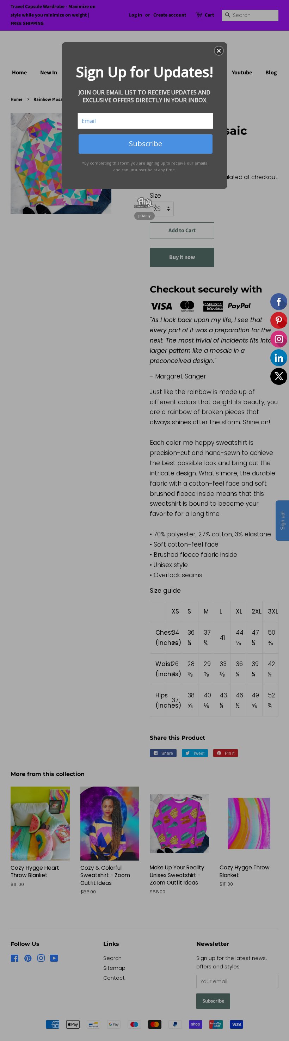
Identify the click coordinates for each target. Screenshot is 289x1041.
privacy (144, 215)
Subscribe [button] (145, 143)
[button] (219, 51)
